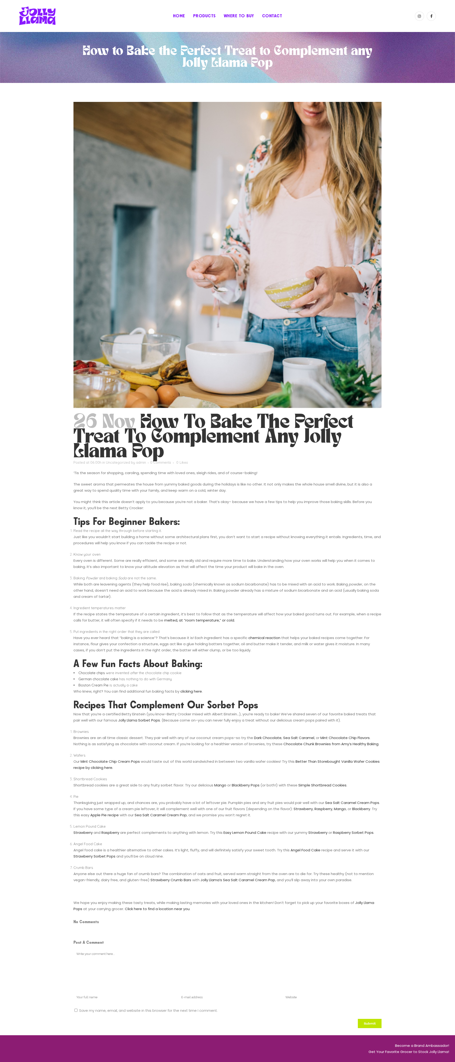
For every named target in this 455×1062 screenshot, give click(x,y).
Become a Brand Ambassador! (422, 1045)
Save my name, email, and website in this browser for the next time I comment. (148, 1010)
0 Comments (160, 462)
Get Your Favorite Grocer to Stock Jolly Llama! (409, 1051)
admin (141, 462)
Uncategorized (118, 462)
